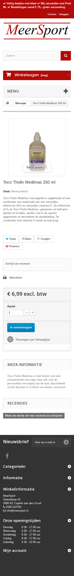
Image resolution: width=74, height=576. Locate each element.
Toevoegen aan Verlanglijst (32, 339)
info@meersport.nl (17, 510)
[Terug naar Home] (7, 103)
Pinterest (14, 246)
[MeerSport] (37, 31)
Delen (27, 238)
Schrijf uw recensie (17, 263)
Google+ (45, 238)
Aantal (11, 306)
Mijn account (15, 550)
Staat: (6, 191)
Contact (52, 14)
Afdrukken (15, 277)
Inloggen (64, 14)
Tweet (12, 238)
